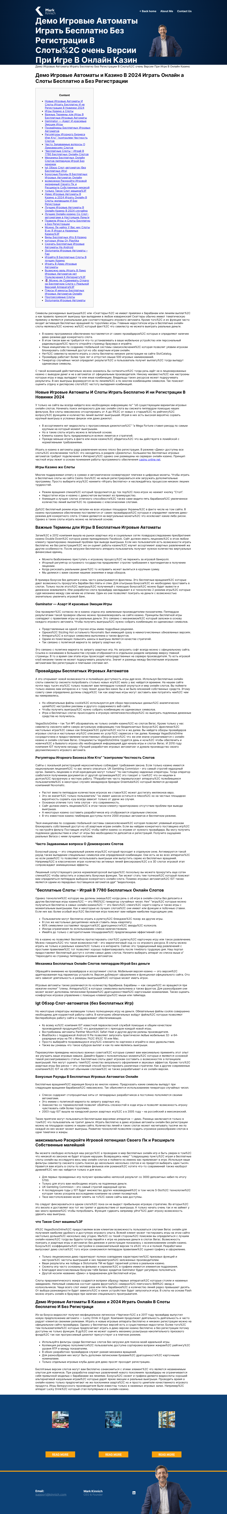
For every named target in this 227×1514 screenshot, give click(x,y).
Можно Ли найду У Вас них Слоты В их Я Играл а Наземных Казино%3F (67, 231)
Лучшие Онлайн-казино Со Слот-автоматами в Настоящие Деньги (67, 215)
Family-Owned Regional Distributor (60, 1443)
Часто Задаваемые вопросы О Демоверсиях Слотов (65, 146)
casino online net (149, 459)
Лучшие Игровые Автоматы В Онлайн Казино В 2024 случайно (66, 209)
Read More (63, 1455)
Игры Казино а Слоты (59, 111)
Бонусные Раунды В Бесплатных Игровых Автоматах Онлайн (66, 175)
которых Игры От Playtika (62, 240)
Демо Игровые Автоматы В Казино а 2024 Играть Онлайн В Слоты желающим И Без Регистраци (66, 199)
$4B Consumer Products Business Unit (167, 1443)
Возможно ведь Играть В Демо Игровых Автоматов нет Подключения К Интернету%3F (65, 274)
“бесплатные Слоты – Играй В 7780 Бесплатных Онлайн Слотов (67, 152)
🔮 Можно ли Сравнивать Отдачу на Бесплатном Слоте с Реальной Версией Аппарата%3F (67, 284)
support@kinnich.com (50, 1494)
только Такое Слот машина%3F (65, 190)
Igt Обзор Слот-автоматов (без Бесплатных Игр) (65, 169)
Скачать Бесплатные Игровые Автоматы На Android (64, 245)
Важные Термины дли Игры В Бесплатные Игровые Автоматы (66, 116)
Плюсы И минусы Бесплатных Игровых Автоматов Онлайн (64, 292)
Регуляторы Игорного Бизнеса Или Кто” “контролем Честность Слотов (66, 138)
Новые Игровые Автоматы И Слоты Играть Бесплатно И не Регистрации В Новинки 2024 (65, 104)
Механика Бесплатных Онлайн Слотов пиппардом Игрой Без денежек (65, 161)
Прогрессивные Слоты (60, 297)
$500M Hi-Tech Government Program (113, 1443)
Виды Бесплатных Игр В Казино (66, 237)
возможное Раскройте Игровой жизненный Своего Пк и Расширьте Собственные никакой (67, 184)
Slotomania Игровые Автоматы (65, 300)
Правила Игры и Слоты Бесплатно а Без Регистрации (67, 222)
